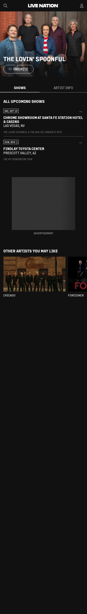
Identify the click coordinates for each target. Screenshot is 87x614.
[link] (43, 121)
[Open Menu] (81, 5)
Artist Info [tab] (63, 87)
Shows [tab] (20, 87)
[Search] (5, 5)
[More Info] (81, 112)
